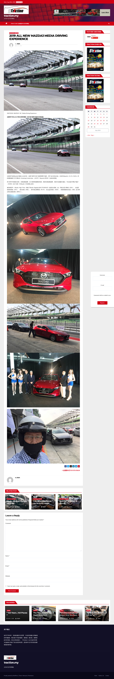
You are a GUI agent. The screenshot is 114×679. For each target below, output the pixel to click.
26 (101, 123)
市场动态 (8, 610)
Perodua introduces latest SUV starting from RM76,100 (69, 615)
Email (7, 566)
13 (104, 117)
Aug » (92, 135)
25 (97, 123)
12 (101, 117)
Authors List (101, 675)
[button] (109, 23)
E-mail (102, 285)
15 (88, 120)
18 (97, 120)
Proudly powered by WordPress (11, 675)
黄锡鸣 (18, 43)
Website (7, 576)
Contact (107, 675)
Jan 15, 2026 (38, 618)
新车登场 (35, 610)
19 (101, 120)
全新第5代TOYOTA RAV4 (71, 470)
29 (88, 127)
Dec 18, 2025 (91, 618)
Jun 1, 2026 (11, 618)
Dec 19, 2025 (64, 618)
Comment (8, 523)
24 (94, 123)
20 (104, 120)
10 (94, 117)
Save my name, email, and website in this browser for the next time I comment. (28, 586)
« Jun (88, 135)
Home (95, 675)
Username (102, 275)
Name (7, 556)
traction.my (11, 15)
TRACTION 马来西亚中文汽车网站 (20, 23)
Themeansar (30, 675)
